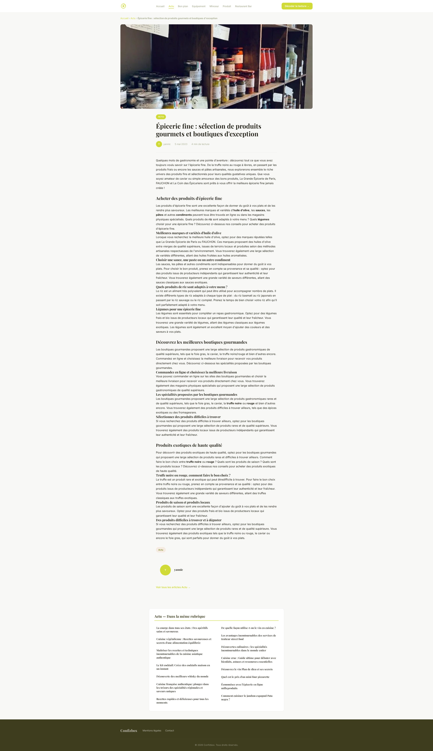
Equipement (199, 6)
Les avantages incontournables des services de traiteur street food (248, 637)
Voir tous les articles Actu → (173, 587)
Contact (169, 730)
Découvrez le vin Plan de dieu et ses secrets (247, 669)
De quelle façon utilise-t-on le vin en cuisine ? (248, 628)
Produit (227, 6)
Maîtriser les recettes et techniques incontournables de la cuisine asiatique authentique (179, 654)
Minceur (214, 6)
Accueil (160, 6)
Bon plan (183, 6)
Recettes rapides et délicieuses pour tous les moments (182, 700)
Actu (171, 6)
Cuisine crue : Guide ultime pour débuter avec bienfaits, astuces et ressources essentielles (248, 659)
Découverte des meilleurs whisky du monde (182, 676)
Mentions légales (152, 730)
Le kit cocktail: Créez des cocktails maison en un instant (183, 666)
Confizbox (128, 730)
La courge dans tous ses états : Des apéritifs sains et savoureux (182, 629)
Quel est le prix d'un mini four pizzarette (245, 677)
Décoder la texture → (297, 6)
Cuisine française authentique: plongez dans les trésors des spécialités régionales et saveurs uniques (182, 687)
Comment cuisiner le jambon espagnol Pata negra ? (246, 697)
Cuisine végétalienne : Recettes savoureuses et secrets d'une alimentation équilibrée (183, 640)
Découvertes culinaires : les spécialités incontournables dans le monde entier (244, 648)
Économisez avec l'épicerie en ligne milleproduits (242, 686)
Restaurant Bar (243, 6)
